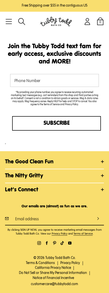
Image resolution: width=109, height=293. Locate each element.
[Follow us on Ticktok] (62, 243)
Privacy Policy (71, 104)
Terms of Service (52, 104)
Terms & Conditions (40, 263)
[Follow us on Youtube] (70, 243)
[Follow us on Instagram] (39, 243)
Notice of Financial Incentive (53, 278)
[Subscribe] (98, 218)
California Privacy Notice (53, 268)
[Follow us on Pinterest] (54, 243)
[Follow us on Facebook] (47, 243)
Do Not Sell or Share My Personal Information (53, 273)
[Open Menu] (8, 21)
